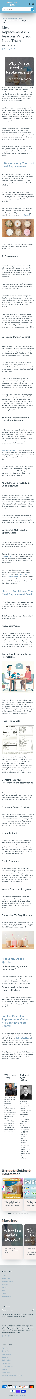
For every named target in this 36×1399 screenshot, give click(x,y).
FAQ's (4, 1293)
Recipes (4, 1369)
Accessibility (6, 1372)
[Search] (32, 9)
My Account (6, 1278)
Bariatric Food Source (23, 1038)
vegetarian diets (7, 556)
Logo (12, 4)
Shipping (5, 1287)
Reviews (5, 1284)
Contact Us (5, 1351)
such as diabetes (23, 574)
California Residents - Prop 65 (12, 1375)
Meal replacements (9, 450)
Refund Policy (6, 1354)
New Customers (7, 1281)
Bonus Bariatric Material (15, 18)
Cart (33, 4)
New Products (7, 1296)
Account (29, 4)
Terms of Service (7, 1366)
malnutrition (13, 577)
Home (4, 18)
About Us (5, 1348)
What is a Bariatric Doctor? (12, 1242)
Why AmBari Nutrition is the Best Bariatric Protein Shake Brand (12, 1194)
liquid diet (27, 215)
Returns (4, 1290)
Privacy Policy (6, 1363)
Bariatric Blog (6, 1360)
